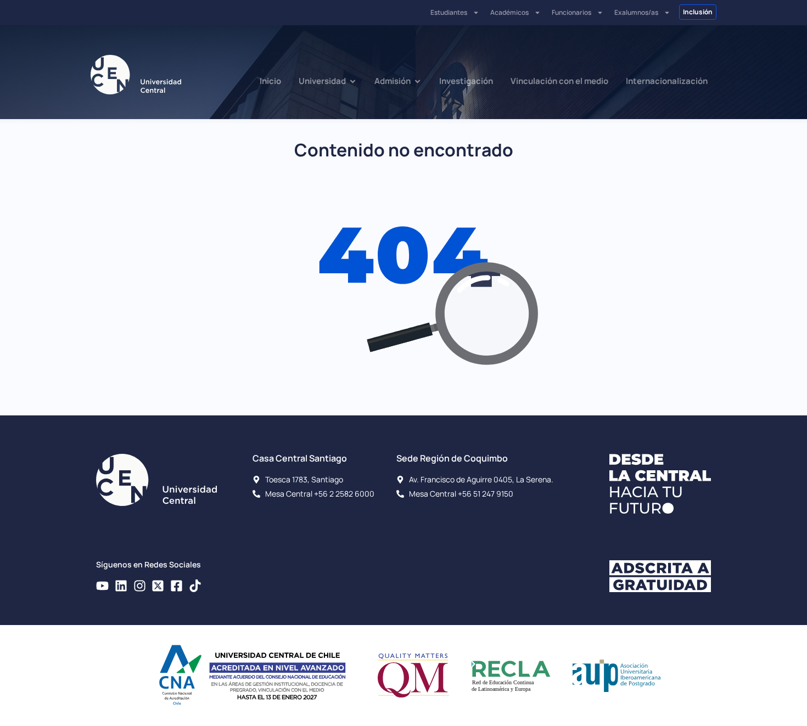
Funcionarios (571, 12)
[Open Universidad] (353, 81)
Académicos (509, 12)
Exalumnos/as (636, 12)
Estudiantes (448, 12)
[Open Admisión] (417, 81)
